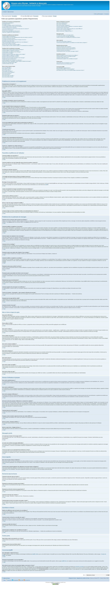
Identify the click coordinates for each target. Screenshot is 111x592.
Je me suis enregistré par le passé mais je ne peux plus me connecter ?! (15, 28)
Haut (4, 88)
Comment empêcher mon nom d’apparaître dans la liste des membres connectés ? (17, 37)
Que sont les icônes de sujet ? (7, 76)
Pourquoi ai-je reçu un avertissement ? (9, 58)
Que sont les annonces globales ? (8, 72)
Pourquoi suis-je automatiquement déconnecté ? (11, 31)
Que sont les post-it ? (6, 74)
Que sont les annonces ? (6, 73)
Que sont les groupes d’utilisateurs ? (63, 25)
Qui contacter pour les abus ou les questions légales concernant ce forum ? (70, 70)
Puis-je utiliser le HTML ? (6, 68)
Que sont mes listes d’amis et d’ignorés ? (64, 41)
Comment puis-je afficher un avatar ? (9, 43)
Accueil (5, 11)
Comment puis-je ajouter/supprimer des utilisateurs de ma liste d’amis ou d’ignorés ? (72, 42)
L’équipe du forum (72, 578)
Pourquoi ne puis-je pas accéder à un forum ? (10, 56)
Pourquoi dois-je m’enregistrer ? (8, 22)
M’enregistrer (100, 13)
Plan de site (9, 580)
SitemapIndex (15, 580)
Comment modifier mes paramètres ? (9, 36)
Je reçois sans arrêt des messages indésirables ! (66, 36)
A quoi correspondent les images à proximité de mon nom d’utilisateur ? (15, 42)
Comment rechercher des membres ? (63, 50)
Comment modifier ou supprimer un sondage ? (10, 55)
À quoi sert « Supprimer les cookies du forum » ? (11, 32)
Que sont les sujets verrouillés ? (8, 75)
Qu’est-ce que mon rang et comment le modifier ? (11, 44)
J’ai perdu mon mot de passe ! (7, 29)
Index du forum (10, 11)
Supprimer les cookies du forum (83, 578)
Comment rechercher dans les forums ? (64, 46)
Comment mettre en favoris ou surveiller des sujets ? (66, 56)
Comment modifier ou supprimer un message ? (10, 50)
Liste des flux (27, 580)
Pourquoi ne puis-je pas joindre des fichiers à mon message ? (13, 57)
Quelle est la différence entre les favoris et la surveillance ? (67, 55)
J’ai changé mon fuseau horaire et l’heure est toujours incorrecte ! (14, 39)
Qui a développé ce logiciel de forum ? (63, 67)
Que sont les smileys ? (6, 69)
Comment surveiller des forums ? (63, 57)
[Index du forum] (6, 5)
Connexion (107, 13)
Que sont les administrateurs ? (62, 22)
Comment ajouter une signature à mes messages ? (11, 51)
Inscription (14, 16)
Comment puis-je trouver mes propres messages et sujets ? (68, 51)
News (4, 580)
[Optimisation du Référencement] (55, 584)
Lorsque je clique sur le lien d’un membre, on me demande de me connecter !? (17, 45)
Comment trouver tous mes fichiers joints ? (64, 63)
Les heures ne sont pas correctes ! (8, 38)
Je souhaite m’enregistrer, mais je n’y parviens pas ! (11, 25)
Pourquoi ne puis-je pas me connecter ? (9, 27)
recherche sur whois (79, 566)
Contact (54, 16)
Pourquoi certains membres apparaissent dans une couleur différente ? (70, 28)
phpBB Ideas (64, 561)
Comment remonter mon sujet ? (8, 63)
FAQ (96, 13)
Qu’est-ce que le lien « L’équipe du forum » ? (65, 31)
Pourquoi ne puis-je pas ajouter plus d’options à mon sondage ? (13, 54)
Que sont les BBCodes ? (6, 67)
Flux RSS (21, 580)
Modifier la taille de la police (108, 11)
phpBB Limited (35, 554)
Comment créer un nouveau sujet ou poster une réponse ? (13, 49)
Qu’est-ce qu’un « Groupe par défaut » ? (64, 29)
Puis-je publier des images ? (7, 71)
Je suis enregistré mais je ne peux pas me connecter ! (12, 26)
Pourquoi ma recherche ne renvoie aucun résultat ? (66, 47)
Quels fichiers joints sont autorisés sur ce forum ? (66, 62)
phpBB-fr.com (57, 583)
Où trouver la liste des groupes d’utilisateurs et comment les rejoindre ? (70, 26)
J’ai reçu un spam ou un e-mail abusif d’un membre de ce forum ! (68, 37)
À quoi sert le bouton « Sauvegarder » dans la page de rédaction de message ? (16, 61)
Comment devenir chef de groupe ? (63, 27)
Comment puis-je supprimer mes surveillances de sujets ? (67, 58)
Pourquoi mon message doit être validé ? (9, 62)
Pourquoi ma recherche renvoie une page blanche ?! (66, 48)
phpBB (46, 184)
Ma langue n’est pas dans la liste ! (8, 40)
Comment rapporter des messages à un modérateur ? (12, 60)
